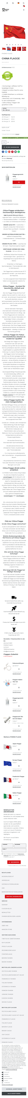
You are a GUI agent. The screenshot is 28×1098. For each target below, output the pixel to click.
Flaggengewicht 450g (18, 175)
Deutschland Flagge (9, 1011)
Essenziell (6, 1072)
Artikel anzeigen (19, 669)
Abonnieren (15, 862)
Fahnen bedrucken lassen (11, 916)
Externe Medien (8, 1078)
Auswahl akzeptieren (14, 1089)
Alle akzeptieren (14, 1093)
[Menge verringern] (10, 142)
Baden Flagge (7, 1030)
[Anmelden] (7, 3)
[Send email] (15, 152)
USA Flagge (6, 1034)
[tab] (7, 200)
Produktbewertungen (10, 204)
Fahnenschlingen (18, 663)
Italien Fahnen (7, 982)
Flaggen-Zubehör (8, 394)
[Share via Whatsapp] (18, 152)
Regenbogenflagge (9, 950)
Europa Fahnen (7, 998)
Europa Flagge (17, 760)
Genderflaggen (8, 495)
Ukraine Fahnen (7, 994)
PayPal (6, 1080)
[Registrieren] (13, 3)
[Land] (18, 3)
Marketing (6, 1076)
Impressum (4, 1066)
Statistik (6, 1074)
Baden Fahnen (7, 962)
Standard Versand (17, 186)
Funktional (7, 1082)
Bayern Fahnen (7, 958)
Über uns (5, 925)
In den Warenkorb (12, 147)
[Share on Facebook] (3, 152)
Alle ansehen (8, 656)
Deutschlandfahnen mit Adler (13, 975)
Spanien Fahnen (7, 990)
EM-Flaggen (6, 942)
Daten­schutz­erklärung (11, 1069)
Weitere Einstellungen (7, 1084)
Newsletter (6, 912)
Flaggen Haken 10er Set (17, 680)
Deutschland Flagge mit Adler (13, 1015)
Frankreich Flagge (18, 776)
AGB (3, 888)
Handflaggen (20, 495)
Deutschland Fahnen (9, 971)
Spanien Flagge (7, 1042)
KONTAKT (5, 904)
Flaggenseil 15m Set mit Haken (18, 717)
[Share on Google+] (9, 152)
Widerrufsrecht (8, 876)
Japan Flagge (17, 743)
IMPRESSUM (5, 880)
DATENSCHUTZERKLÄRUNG (10, 884)
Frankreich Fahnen (9, 979)
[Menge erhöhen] (8, 142)
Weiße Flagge (7, 1002)
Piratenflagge (7, 954)
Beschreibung (7, 200)
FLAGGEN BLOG (7, 908)
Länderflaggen (7, 477)
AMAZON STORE (7, 929)
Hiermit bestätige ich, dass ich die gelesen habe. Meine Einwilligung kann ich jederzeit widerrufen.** (14, 855)
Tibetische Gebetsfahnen (11, 938)
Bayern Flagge (7, 1027)
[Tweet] (6, 152)
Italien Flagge (17, 793)
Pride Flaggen (7, 946)
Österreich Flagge (8, 1038)
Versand (17, 134)
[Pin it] (12, 152)
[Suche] (23, 3)
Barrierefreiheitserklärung (12, 892)
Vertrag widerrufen (14, 896)
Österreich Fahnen (9, 986)
